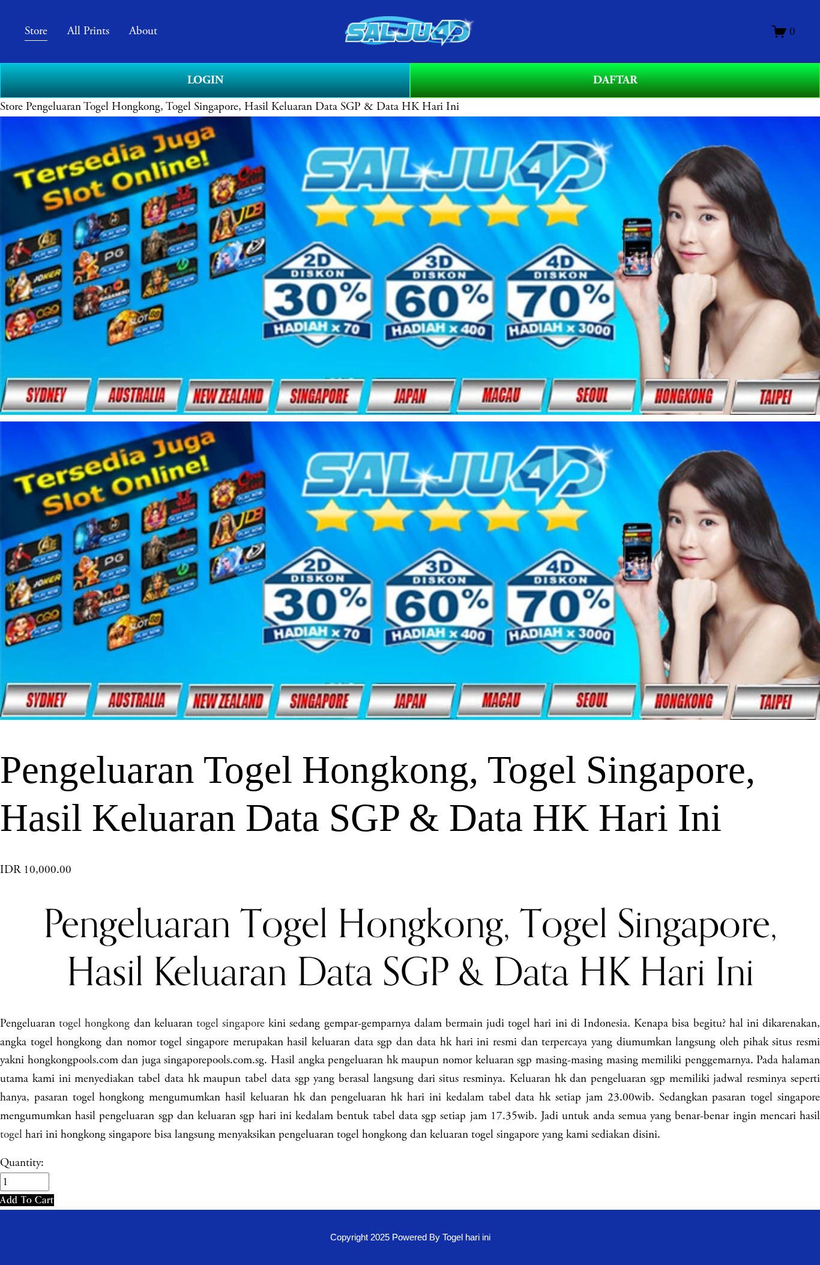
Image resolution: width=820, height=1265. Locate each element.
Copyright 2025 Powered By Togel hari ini (410, 1237)
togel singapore (230, 1023)
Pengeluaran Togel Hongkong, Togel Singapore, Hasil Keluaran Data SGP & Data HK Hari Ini (242, 106)
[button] (27, 1200)
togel (11, 1134)
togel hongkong (94, 1023)
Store (11, 106)
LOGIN (205, 80)
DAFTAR (615, 80)
